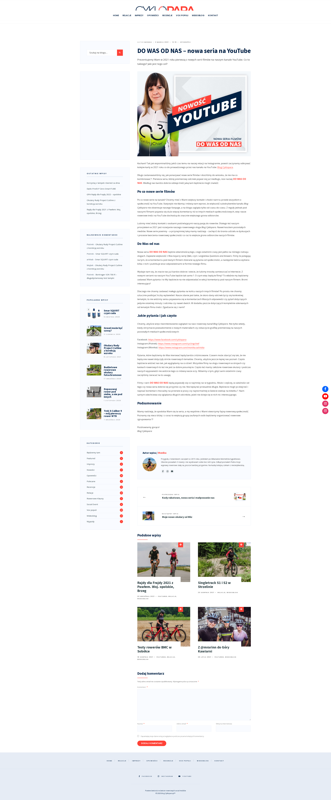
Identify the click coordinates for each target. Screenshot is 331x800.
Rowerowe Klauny (95, 498)
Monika (148, 42)
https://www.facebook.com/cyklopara (167, 339)
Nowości (91, 470)
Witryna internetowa (224, 724)
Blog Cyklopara (225, 167)
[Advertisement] (105, 115)
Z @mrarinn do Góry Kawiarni (213, 649)
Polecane (91, 481)
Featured (162, 596)
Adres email (182, 724)
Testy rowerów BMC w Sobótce (154, 649)
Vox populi (182, 15)
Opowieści (153, 15)
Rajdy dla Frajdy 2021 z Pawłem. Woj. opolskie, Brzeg (155, 586)
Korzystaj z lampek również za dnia (103, 183)
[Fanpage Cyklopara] (325, 389)
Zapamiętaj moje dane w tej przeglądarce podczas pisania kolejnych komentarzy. (172, 736)
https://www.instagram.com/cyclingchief (178, 343)
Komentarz (142, 687)
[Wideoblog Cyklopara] (325, 396)
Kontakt (213, 15)
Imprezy (139, 15)
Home (116, 15)
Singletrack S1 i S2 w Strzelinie (214, 584)
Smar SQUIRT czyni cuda (107, 253)
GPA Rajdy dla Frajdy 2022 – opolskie (104, 194)
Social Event (92, 504)
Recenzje (167, 15)
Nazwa (140, 724)
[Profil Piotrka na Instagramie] (325, 404)
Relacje (127, 15)
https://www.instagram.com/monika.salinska (181, 347)
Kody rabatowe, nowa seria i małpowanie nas (188, 496)
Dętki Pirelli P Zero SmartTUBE (101, 188)
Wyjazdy (90, 521)
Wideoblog (198, 15)
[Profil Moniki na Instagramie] (325, 411)
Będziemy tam (93, 452)
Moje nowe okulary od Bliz (177, 515)
